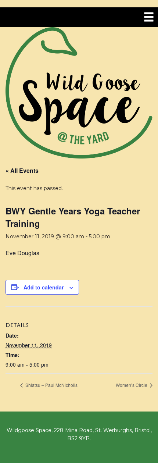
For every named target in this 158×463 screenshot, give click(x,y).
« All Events (22, 170)
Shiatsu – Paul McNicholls (51, 385)
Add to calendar (44, 287)
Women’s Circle (132, 385)
